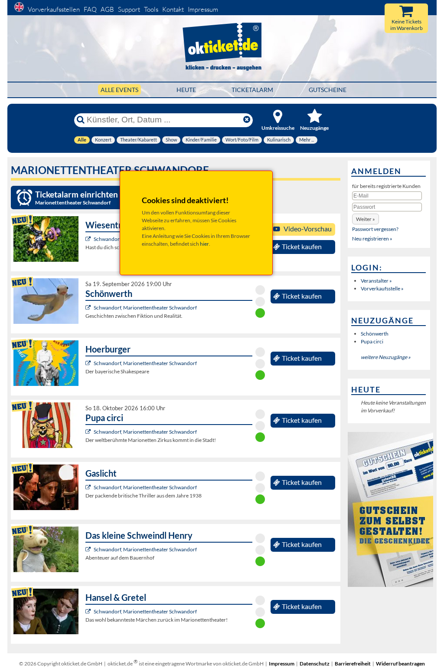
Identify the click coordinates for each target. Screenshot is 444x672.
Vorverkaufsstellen (54, 9)
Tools (151, 9)
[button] (365, 219)
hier (204, 243)
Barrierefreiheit (353, 663)
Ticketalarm (252, 89)
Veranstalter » (376, 280)
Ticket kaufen (302, 246)
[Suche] (81, 120)
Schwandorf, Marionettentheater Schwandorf (145, 307)
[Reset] (246, 120)
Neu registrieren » (372, 238)
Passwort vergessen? (375, 229)
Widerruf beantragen (400, 663)
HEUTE (186, 89)
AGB (107, 9)
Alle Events (119, 89)
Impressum (203, 9)
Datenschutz (315, 663)
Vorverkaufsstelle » (382, 288)
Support (129, 9)
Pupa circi (372, 341)
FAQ (90, 9)
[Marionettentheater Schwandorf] (89, 239)
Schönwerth (374, 333)
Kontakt (173, 9)
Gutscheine (327, 89)
